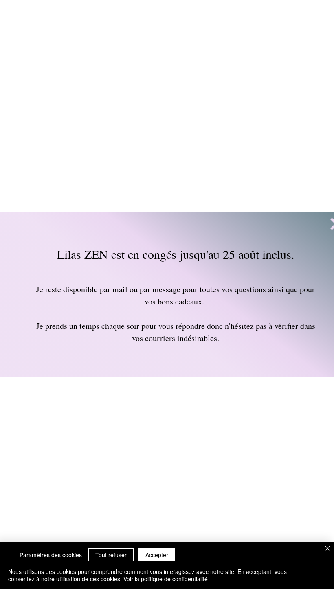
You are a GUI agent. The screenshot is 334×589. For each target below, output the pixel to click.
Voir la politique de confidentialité (165, 579)
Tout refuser (111, 555)
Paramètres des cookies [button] (51, 555)
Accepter (156, 555)
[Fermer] (327, 548)
